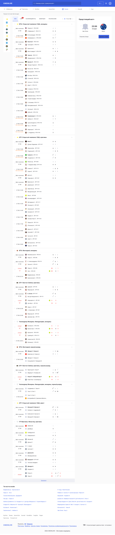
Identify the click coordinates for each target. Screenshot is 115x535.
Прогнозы (6, 518)
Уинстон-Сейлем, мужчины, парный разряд (36, 366)
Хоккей (23, 515)
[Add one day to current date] (62, 19)
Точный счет (13, 518)
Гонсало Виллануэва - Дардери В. (12, 495)
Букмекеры (44, 526)
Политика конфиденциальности (58, 526)
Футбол (5, 515)
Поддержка (73, 526)
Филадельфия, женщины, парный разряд (48, 384)
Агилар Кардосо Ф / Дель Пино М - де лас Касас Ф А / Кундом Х (75, 501)
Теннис (11, 515)
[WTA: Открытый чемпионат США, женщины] (6, 19)
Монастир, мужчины (35, 422)
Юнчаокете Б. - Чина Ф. (64, 507)
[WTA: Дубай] (6, 49)
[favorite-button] (15, 24)
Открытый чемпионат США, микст (33, 403)
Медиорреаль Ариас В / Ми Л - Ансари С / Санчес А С (72, 504)
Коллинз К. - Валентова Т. (10, 507)
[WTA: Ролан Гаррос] (6, 46)
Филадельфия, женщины (43, 321)
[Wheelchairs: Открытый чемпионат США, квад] (6, 26)
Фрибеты (27, 526)
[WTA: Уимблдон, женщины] (6, 29)
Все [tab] (15, 18)
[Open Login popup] (110, 3)
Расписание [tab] (52, 18)
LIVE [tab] (21, 18)
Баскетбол (17, 515)
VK (25, 524)
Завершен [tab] (42, 18)
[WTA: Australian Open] (6, 22)
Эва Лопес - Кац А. (63, 510)
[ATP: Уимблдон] (6, 32)
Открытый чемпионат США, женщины (35, 24)
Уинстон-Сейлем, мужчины (31, 283)
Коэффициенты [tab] (31, 18)
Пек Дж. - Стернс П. (8, 498)
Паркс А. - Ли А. (7, 492)
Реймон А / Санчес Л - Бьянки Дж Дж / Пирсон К (71, 492)
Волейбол (29, 515)
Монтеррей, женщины (30, 250)
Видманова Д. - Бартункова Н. (11, 489)
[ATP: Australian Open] (6, 42)
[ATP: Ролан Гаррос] (6, 39)
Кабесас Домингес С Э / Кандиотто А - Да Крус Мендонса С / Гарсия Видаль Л (24, 501)
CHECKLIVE (7, 3)
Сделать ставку (103, 36)
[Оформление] (106, 3)
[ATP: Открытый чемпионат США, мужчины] (6, 36)
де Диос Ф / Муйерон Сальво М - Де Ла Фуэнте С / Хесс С (73, 498)
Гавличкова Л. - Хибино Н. (10, 510)
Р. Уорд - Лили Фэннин (64, 489)
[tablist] (35, 18)
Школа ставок (35, 526)
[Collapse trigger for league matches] (71, 24)
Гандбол (35, 515)
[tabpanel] (44, 252)
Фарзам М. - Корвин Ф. (64, 495)
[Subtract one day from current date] (73, 19)
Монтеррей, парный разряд (31, 347)
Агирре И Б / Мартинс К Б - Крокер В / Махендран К (17, 504)
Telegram (29, 524)
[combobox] (101, 3)
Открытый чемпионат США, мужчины (34, 137)
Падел (41, 515)
